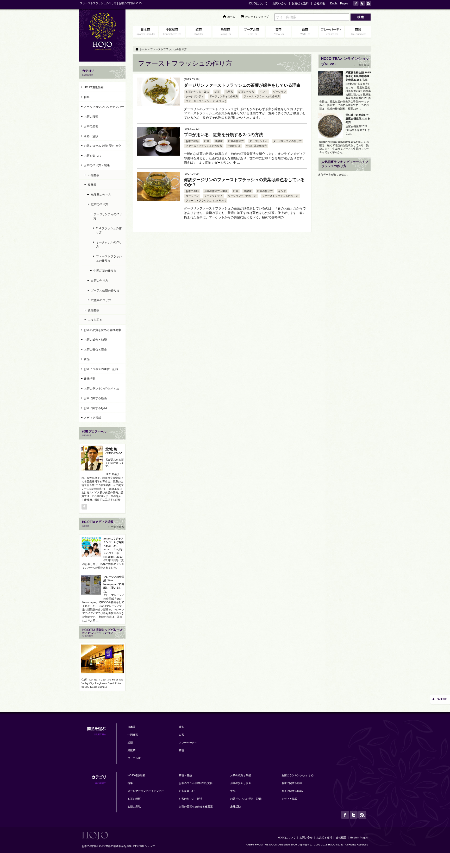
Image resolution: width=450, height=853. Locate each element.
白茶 (181, 734)
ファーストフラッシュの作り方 (261, 96)
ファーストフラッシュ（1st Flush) (206, 101)
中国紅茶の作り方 (256, 145)
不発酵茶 (93, 175)
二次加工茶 (95, 319)
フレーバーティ (188, 742)
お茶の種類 (192, 141)
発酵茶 (229, 91)
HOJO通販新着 (94, 87)
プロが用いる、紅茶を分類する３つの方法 (223, 134)
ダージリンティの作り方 (223, 96)
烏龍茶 (131, 750)
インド (263, 91)
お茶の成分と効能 (95, 339)
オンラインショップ (257, 16)
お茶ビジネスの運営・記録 (101, 369)
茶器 (181, 750)
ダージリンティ (195, 96)
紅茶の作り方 (246, 91)
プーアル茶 (134, 758)
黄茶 (181, 726)
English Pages (339, 3)
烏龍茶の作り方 (101, 194)
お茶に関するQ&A (95, 408)
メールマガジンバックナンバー (104, 106)
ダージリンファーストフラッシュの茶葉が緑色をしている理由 (242, 85)
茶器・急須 (91, 136)
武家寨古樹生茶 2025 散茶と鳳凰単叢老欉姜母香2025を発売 (358, 76)
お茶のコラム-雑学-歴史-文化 (102, 145)
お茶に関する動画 (95, 398)
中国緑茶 (133, 734)
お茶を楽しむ (92, 155)
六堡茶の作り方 (101, 300)
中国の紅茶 (234, 145)
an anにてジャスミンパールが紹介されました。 (113, 542)
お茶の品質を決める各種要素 (102, 330)
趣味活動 (89, 378)
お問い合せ (279, 3)
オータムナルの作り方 (109, 244)
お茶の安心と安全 (95, 349)
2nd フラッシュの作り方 (109, 230)
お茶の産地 (192, 191)
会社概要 (319, 3)
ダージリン (279, 91)
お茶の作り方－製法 (197, 91)
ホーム (231, 16)
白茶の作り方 (99, 280)
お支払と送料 (300, 3)
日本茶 (131, 726)
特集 (87, 97)
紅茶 (217, 91)
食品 (87, 359)
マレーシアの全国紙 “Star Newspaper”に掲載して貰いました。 (113, 584)
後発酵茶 (93, 310)
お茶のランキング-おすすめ (101, 388)
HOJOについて (257, 3)
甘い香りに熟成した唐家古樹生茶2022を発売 (358, 118)
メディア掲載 (92, 417)
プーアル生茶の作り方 (105, 290)
